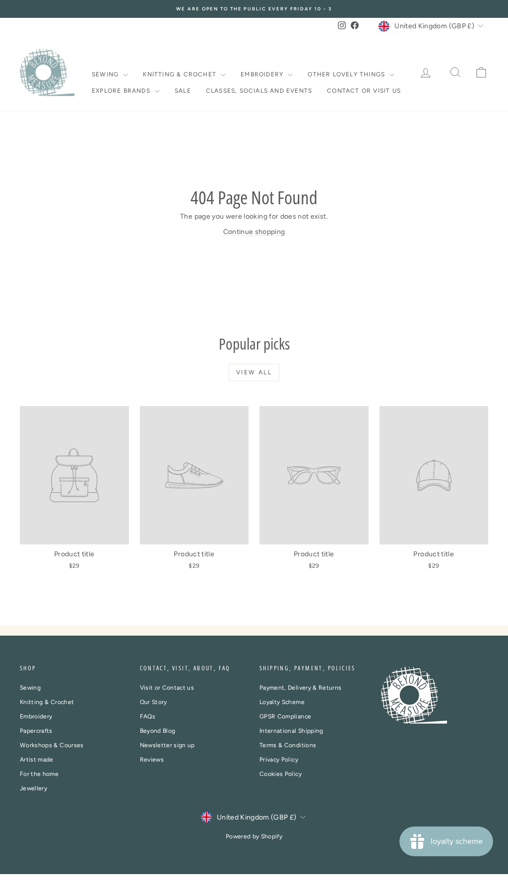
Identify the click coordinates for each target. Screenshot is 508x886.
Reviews (152, 759)
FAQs (147, 716)
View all (254, 372)
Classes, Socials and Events (259, 90)
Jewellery (33, 788)
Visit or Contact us (167, 687)
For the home (39, 773)
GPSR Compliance (285, 716)
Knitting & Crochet (180, 74)
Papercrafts (36, 730)
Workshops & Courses (52, 745)
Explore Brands (122, 90)
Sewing (106, 74)
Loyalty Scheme (282, 702)
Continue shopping (254, 232)
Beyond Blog (158, 730)
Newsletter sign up (167, 745)
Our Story (153, 702)
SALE (183, 90)
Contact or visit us (364, 90)
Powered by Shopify (254, 836)
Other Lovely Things (347, 74)
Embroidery (263, 74)
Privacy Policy (278, 759)
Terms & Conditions (287, 745)
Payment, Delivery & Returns (300, 687)
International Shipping (291, 730)
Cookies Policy (280, 773)
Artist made (37, 759)
